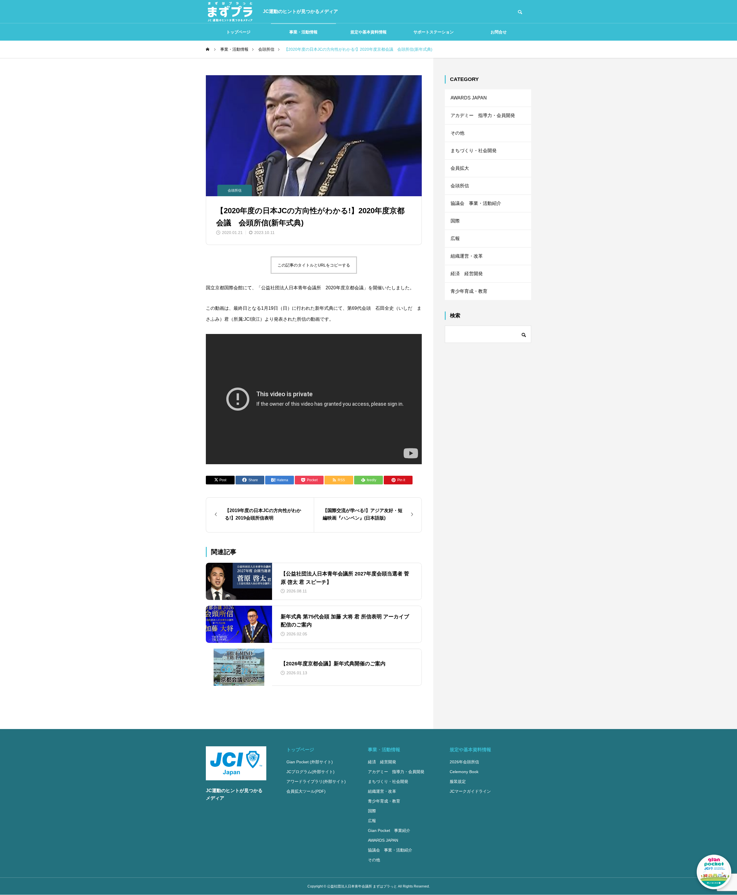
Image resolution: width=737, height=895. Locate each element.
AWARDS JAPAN (469, 97)
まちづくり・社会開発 (474, 150)
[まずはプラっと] (230, 11)
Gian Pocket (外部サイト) (309, 762)
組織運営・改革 (467, 256)
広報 (455, 238)
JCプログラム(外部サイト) (310, 771)
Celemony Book (464, 771)
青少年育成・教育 (469, 291)
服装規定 (458, 781)
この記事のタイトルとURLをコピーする (314, 265)
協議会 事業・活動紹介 (476, 203)
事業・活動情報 (303, 32)
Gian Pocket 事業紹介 (389, 830)
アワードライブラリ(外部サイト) (316, 781)
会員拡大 (460, 168)
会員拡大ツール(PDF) (306, 791)
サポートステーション (433, 32)
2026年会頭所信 (464, 762)
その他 (457, 133)
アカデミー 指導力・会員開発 (483, 115)
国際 (455, 220)
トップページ (238, 32)
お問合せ (499, 32)
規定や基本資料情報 (368, 32)
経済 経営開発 (467, 273)
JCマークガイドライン (470, 791)
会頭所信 (235, 190)
